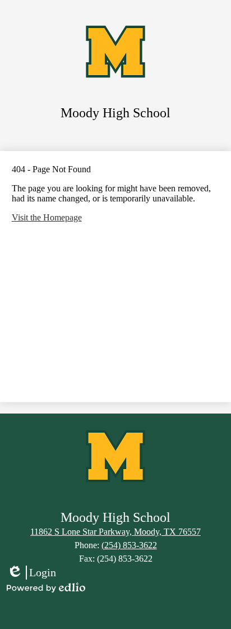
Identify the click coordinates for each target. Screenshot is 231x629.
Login (31, 573)
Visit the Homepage (47, 217)
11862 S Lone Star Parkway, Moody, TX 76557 (115, 531)
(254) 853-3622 (129, 545)
